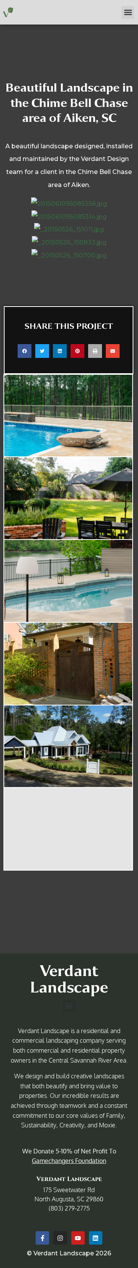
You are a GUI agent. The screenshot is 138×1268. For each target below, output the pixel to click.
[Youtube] (78, 1238)
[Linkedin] (95, 1238)
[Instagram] (60, 1238)
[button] (128, 12)
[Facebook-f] (42, 1238)
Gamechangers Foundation (69, 1161)
